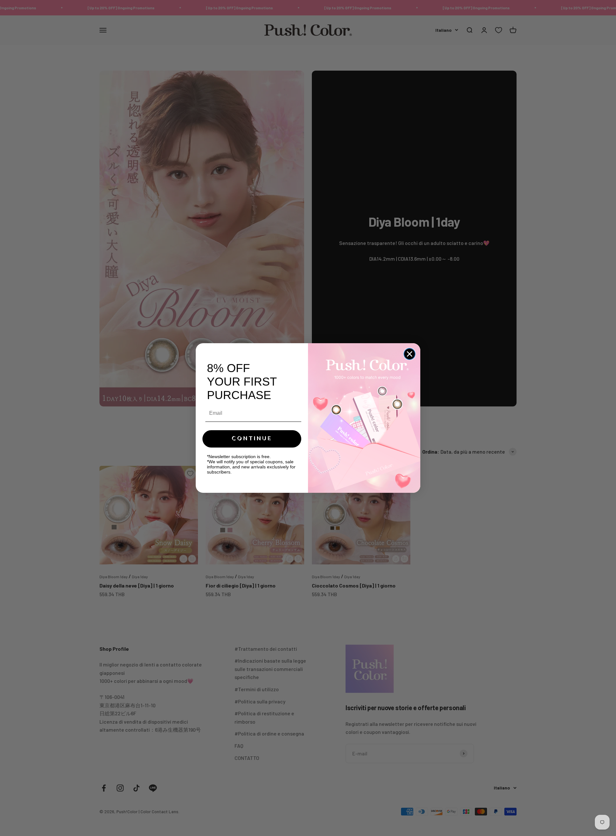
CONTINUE (252, 438)
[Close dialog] (409, 354)
